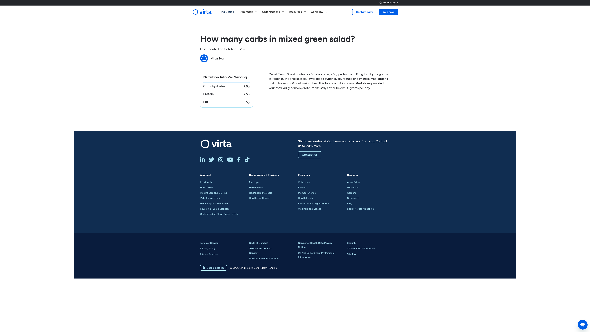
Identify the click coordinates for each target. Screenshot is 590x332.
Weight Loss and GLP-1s (213, 192)
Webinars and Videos (309, 208)
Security (351, 242)
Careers (351, 192)
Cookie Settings (213, 267)
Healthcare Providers (260, 192)
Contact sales (364, 12)
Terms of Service (209, 242)
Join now (388, 12)
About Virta (353, 182)
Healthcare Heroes (259, 198)
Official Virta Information (361, 248)
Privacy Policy (207, 248)
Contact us (309, 154)
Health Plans (256, 187)
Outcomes (304, 182)
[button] (248, 12)
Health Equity (305, 198)
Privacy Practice (209, 254)
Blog (349, 203)
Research (303, 187)
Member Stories (307, 192)
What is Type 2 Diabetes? (214, 203)
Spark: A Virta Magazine (360, 208)
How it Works (207, 187)
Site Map (352, 254)
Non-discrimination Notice (264, 258)
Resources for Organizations (313, 203)
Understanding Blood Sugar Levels (219, 214)
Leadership (353, 187)
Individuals (206, 182)
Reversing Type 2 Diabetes (214, 208)
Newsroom (353, 198)
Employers (254, 182)
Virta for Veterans (210, 198)
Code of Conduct (258, 242)
